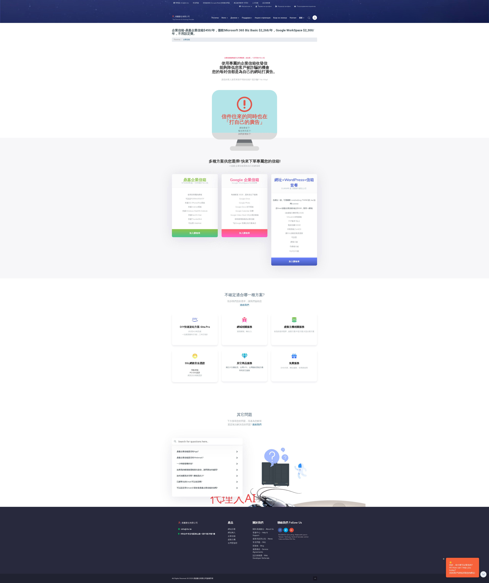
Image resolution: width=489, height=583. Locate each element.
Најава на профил (264, 6)
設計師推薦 (266, 3)
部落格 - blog (258, 546)
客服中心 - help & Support (260, 534)
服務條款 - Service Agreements (260, 550)
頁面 (301, 18)
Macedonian (246, 6)
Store (223, 18)
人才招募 (255, 3)
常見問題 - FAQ (259, 542)
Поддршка (246, 18)
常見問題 (196, 3)
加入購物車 (194, 233)
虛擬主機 (231, 539)
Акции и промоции (262, 18)
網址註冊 (231, 529)
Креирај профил (284, 6)
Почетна (215, 18)
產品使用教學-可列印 (241, 3)
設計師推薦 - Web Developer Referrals (261, 557)
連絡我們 (244, 305)
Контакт (293, 18)
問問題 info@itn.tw (182, 3)
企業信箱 (231, 536)
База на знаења (280, 18)
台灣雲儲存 (232, 543)
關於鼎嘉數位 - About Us (263, 529)
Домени (234, 18)
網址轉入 (231, 532)
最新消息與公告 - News (263, 539)
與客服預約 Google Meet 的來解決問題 (216, 3)
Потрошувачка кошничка (306, 6)
